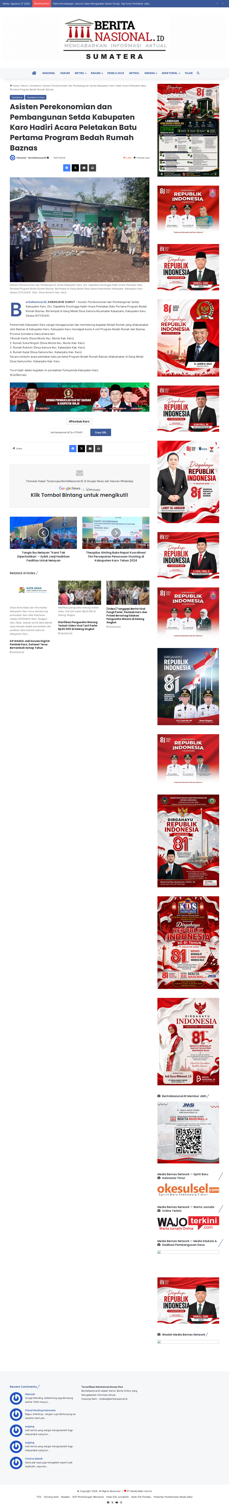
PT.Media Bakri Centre (139, 1491)
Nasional (48, 73)
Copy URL (101, 432)
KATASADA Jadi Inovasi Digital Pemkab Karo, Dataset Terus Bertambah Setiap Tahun (30, 644)
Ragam (95, 73)
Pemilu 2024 (115, 73)
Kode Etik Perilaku (141, 1496)
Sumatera (35, 85)
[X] (75, 167)
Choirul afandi (34, 1458)
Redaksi (65, 1496)
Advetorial (170, 73)
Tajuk (189, 73)
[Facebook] (66, 167)
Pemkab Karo (80, 421)
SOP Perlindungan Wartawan (88, 1496)
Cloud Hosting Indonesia (40, 1410)
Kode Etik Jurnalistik (117, 1496)
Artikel (134, 73)
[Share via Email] (83, 167)
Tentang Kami (51, 1496)
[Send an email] (48, 157)
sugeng (29, 1426)
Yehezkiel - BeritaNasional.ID (31, 157)
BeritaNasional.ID (36, 302)
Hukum (65, 73)
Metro (79, 73)
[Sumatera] (114, 38)
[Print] (92, 167)
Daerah (150, 73)
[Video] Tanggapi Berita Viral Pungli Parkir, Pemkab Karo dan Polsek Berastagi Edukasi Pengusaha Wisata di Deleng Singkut (126, 615)
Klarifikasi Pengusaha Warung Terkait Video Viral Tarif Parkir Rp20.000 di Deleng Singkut (78, 625)
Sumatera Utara (35, 97)
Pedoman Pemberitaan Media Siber (173, 1496)
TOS (38, 1496)
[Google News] (70, 489)
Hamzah (30, 1394)
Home (15, 85)
